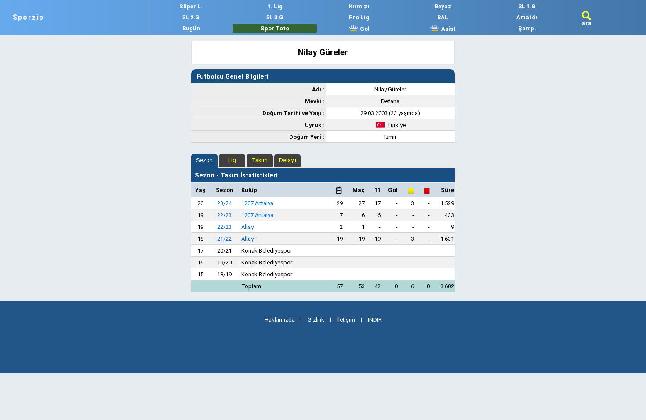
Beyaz (443, 6)
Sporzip (28, 18)
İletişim (346, 319)
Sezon (204, 160)
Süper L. (191, 6)
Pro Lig (359, 17)
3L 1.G (527, 6)
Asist (448, 28)
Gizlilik (316, 319)
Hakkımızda (280, 319)
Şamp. (527, 28)
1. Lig (275, 6)
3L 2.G (191, 17)
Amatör (527, 17)
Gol (364, 28)
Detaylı (287, 160)
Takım (260, 160)
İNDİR (375, 319)
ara (587, 23)
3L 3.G (274, 17)
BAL (442, 17)
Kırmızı (359, 6)
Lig (232, 160)
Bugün (191, 28)
